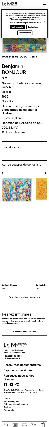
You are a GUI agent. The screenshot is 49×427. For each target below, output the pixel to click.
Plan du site (9, 410)
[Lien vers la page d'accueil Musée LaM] (9, 4)
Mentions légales (11, 401)
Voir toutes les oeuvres (24, 297)
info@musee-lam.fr (12, 358)
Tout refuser (33, 27)
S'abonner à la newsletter (24, 332)
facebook (5, 384)
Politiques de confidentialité (16, 404)
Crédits (7, 398)
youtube (11, 384)
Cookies (7, 407)
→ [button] (44, 173)
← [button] (3, 173)
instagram (17, 384)
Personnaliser (25, 33)
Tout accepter (17, 27)
